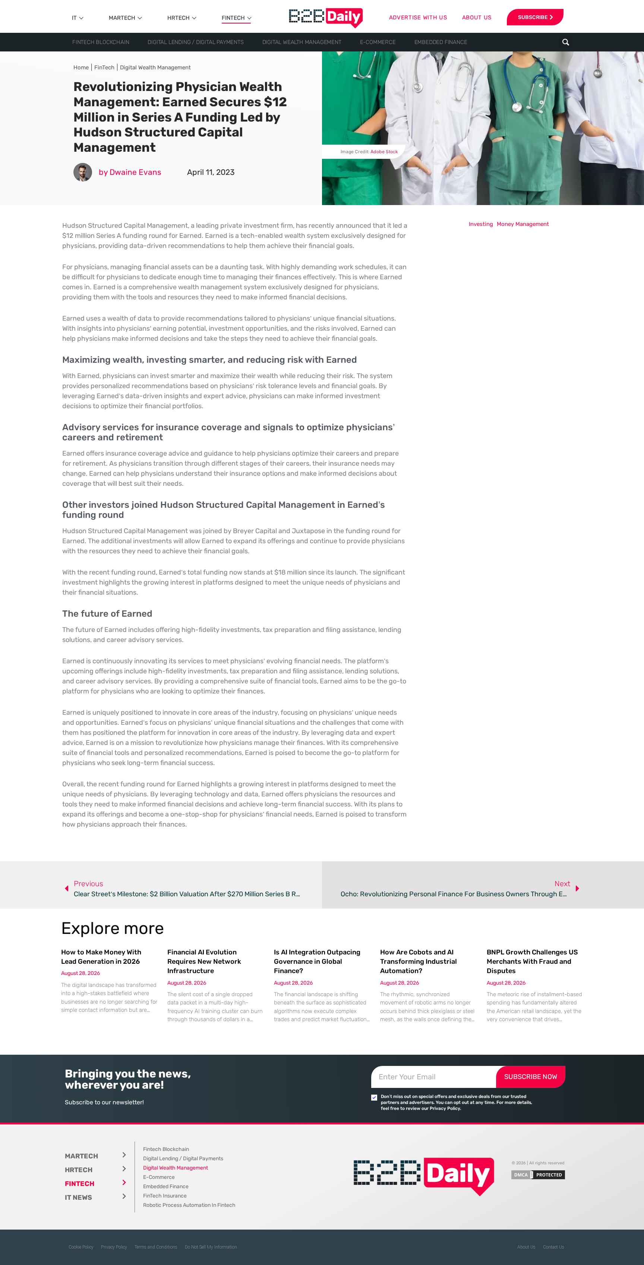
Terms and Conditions (156, 1247)
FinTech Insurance (165, 1196)
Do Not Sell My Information (211, 1247)
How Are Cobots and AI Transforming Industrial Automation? (418, 961)
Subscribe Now (530, 1077)
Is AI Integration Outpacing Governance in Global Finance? (317, 961)
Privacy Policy (114, 1247)
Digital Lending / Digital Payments (195, 42)
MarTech (122, 18)
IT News (78, 1197)
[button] (565, 42)
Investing (481, 224)
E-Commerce (378, 42)
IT (74, 18)
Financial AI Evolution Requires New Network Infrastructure (204, 961)
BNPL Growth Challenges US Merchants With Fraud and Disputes (532, 961)
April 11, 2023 (211, 172)
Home (81, 67)
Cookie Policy (81, 1247)
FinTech (233, 18)
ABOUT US (477, 17)
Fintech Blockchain (100, 42)
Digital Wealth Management (301, 42)
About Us (526, 1247)
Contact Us (553, 1247)
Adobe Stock (384, 151)
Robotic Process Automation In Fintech (189, 1205)
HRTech (178, 18)
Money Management (523, 224)
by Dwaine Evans (130, 172)
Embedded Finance (440, 42)
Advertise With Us (418, 17)
